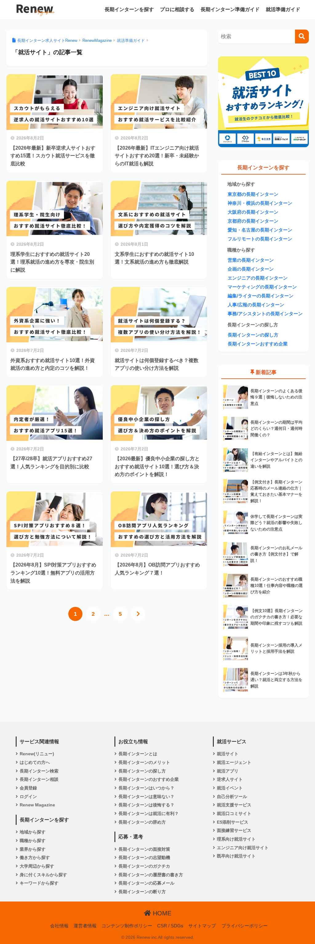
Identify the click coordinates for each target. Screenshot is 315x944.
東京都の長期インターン (253, 194)
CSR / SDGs (170, 925)
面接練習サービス (234, 830)
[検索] (302, 36)
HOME (161, 913)
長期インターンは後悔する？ (146, 804)
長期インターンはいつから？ (146, 787)
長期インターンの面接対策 (144, 849)
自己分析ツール (232, 796)
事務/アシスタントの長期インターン (265, 313)
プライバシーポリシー (244, 925)
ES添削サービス (232, 822)
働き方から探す (35, 857)
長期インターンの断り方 (142, 891)
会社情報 (59, 925)
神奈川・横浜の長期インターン (260, 203)
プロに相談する (177, 9)
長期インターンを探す (129, 9)
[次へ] (138, 614)
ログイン (28, 796)
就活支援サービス (234, 804)
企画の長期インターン (251, 269)
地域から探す (33, 831)
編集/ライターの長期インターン (260, 295)
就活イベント (230, 787)
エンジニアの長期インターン (258, 278)
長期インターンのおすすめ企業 (148, 779)
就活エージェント (234, 762)
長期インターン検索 (39, 771)
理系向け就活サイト (236, 839)
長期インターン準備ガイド (230, 9)
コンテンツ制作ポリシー (127, 925)
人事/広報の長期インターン (256, 304)
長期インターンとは (137, 753)
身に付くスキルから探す (43, 874)
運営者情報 (85, 925)
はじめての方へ (35, 762)
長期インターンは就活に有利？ (148, 813)
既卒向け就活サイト (236, 855)
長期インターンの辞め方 (142, 822)
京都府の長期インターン (253, 221)
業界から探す (33, 849)
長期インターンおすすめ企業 (258, 343)
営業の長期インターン (251, 260)
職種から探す (33, 840)
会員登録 (28, 787)
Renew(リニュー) (37, 753)
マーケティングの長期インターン (262, 286)
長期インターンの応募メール (146, 883)
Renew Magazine (37, 804)
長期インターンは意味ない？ (146, 796)
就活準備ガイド (283, 9)
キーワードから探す (39, 883)
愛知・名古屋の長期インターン (260, 230)
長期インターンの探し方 (253, 335)
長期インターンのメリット (144, 762)
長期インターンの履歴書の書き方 (150, 874)
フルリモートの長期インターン (260, 238)
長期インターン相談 (39, 779)
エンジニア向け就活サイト (243, 847)
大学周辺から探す (37, 866)
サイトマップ (202, 925)
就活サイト (227, 753)
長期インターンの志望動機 (144, 857)
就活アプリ (227, 771)
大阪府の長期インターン (253, 212)
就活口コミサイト (234, 813)
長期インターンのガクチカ (144, 866)
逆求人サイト (230, 779)
